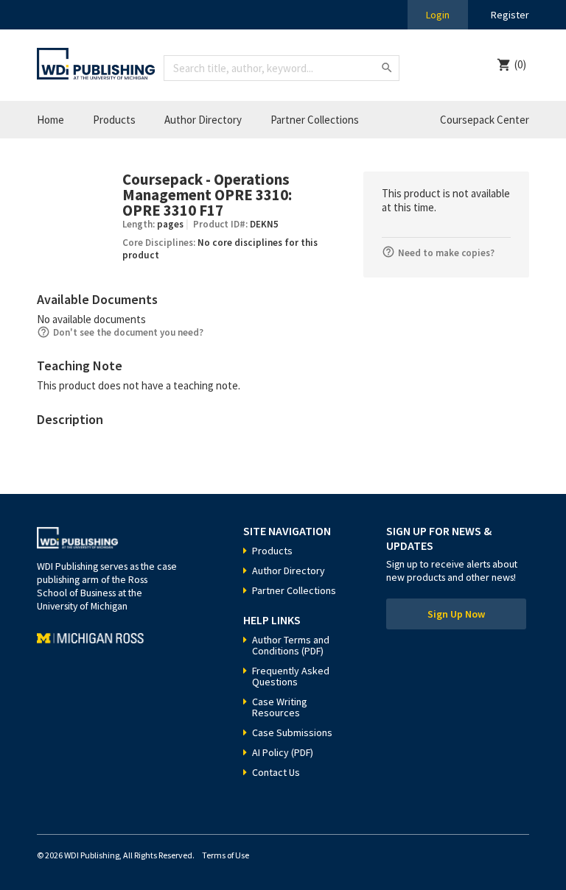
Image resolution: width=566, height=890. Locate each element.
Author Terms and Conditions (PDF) (290, 645)
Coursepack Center (484, 120)
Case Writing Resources (279, 707)
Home (50, 120)
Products (114, 120)
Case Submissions (292, 732)
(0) (520, 64)
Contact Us (276, 772)
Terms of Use (225, 855)
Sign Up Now (456, 614)
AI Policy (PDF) (282, 752)
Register (510, 14)
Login (438, 14)
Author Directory (203, 120)
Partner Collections (314, 120)
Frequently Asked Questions (290, 676)
